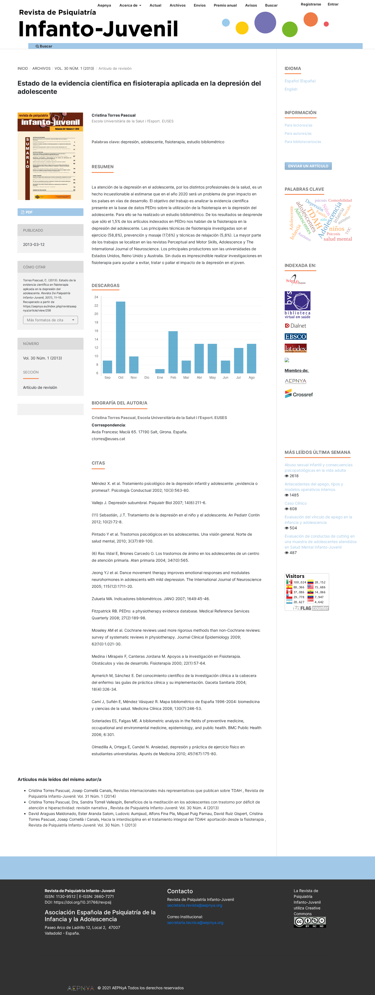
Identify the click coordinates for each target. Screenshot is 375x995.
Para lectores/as (298, 125)
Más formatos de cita (45, 320)
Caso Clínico (296, 503)
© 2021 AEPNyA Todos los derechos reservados (140, 987)
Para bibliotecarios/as (303, 141)
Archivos (178, 5)
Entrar (333, 4)
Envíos (200, 5)
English (291, 89)
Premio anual (225, 5)
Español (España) (300, 80)
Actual (155, 5)
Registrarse (311, 4)
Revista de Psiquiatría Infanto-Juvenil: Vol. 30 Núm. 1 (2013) (82, 825)
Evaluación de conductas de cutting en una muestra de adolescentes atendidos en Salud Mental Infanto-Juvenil (321, 541)
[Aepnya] (296, 381)
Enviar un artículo (308, 166)
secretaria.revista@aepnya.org (194, 905)
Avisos (251, 5)
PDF (29, 212)
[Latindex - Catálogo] (296, 347)
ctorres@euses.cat (108, 438)
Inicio (23, 68)
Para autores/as (298, 133)
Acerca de (128, 5)
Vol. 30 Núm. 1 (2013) (74, 68)
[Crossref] (299, 393)
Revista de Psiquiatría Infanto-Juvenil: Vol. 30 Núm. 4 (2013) (164, 807)
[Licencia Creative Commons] (310, 921)
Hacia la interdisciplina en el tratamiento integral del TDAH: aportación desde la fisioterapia (183, 819)
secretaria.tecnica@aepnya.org (195, 922)
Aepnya (104, 5)
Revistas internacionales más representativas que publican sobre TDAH (178, 790)
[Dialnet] (296, 325)
